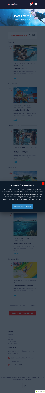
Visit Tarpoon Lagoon (22, 206)
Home (17, 20)
